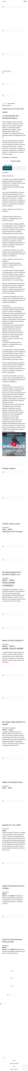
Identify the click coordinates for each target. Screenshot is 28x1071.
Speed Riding (3, 1028)
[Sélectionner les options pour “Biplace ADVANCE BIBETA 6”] (4, 669)
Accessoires (11, 103)
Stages (1, 1025)
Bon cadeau (5, 728)
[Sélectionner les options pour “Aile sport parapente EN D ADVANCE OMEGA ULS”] (4, 608)
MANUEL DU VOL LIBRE (11, 825)
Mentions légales (4, 1041)
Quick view (4, 544)
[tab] (7, 168)
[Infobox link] (13, 973)
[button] (4, 856)
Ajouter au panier (15, 161)
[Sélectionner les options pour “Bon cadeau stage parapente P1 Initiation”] (4, 752)
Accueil (4, 103)
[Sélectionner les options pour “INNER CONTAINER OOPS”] (4, 794)
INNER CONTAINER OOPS (12, 782)
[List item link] (13, 1048)
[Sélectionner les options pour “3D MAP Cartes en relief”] (4, 540)
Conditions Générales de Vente (7, 1038)
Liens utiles (3, 1033)
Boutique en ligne (4, 1030)
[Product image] (14, 509)
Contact (2, 1036)
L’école (1, 1020)
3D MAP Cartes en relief (11, 524)
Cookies (2, 1043)
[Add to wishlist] (4, 536)
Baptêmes (2, 1023)
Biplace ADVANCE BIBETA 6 (12, 640)
